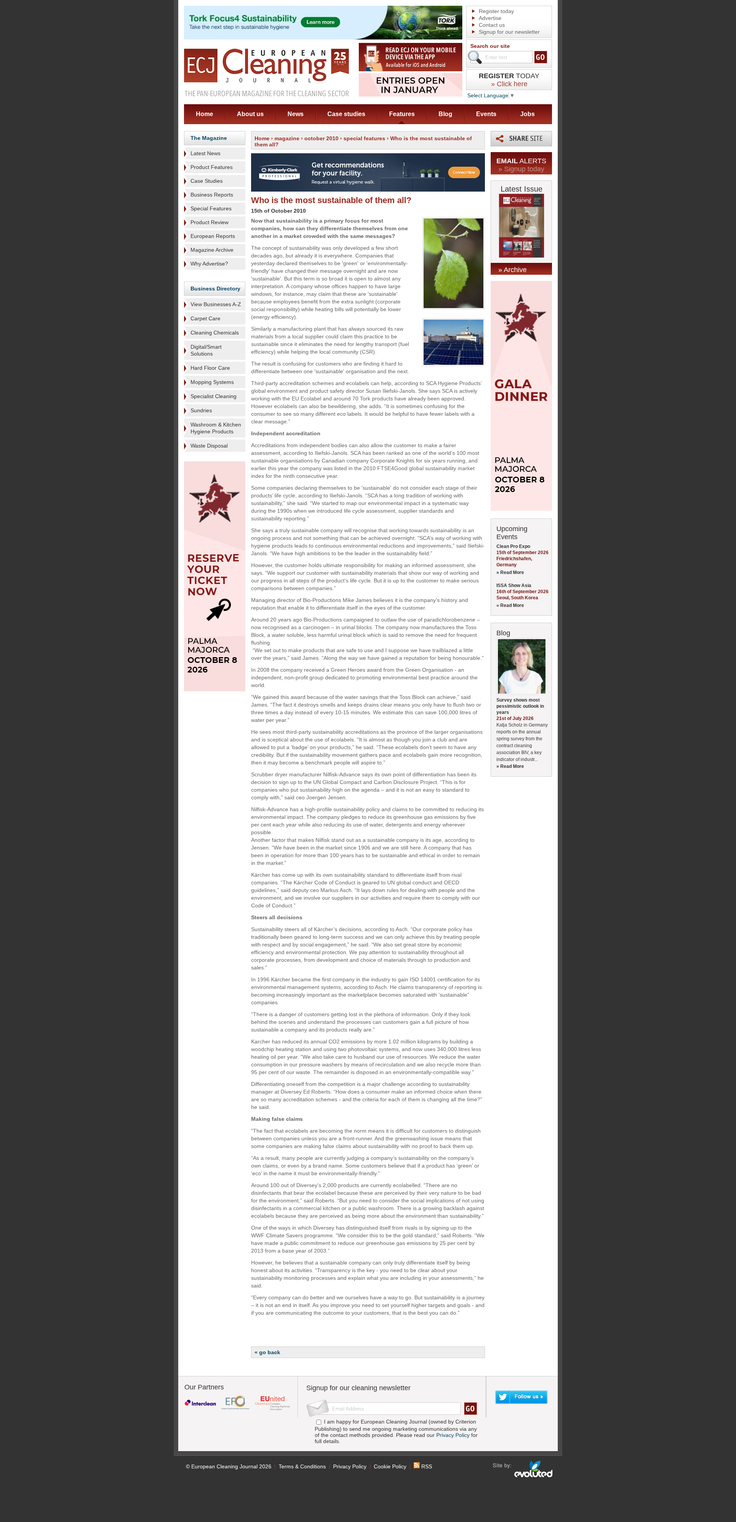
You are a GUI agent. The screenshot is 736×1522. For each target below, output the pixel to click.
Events (486, 114)
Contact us (492, 25)
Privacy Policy (453, 1435)
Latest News (205, 153)
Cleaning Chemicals (215, 333)
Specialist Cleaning (214, 396)
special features (364, 138)
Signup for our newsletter (509, 32)
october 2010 (321, 138)
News (296, 114)
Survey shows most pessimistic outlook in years (520, 706)
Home (204, 114)
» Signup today (521, 169)
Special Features (211, 208)
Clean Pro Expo (513, 546)
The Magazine (209, 138)
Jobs (527, 114)
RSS (426, 1466)
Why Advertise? (209, 264)
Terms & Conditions (302, 1466)
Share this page (521, 138)
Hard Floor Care (210, 368)
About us (250, 114)
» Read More (510, 572)
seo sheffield (523, 1469)
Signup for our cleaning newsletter (358, 1388)
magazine (286, 138)
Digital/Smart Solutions (206, 350)
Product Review (209, 222)
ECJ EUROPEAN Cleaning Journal (266, 72)
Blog (445, 114)
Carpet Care (205, 318)
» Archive (512, 270)
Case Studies (207, 181)
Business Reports (212, 195)
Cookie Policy (390, 1466)
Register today (496, 11)
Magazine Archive (212, 250)
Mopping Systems (212, 382)
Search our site (490, 46)
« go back (267, 1352)
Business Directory (215, 288)
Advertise (490, 18)
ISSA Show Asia (513, 585)
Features (402, 114)
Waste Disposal (209, 446)
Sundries (201, 410)
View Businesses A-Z (216, 304)
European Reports (213, 236)
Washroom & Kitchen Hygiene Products (216, 428)
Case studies (346, 114)
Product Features (212, 167)
